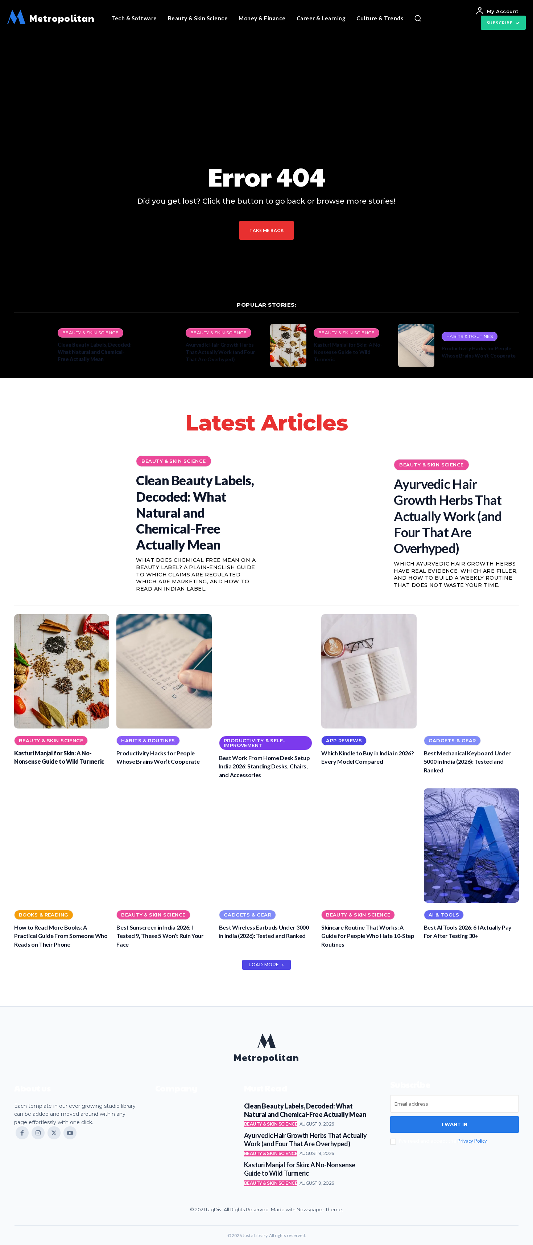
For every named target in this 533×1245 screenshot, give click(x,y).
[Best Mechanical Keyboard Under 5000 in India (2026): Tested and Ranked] (471, 671)
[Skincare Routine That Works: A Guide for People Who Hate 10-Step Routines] (368, 845)
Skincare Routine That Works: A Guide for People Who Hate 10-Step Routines (367, 936)
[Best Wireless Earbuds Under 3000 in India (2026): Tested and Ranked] (266, 845)
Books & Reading (44, 915)
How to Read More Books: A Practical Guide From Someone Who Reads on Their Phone (61, 936)
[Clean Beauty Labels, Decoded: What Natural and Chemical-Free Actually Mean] (32, 345)
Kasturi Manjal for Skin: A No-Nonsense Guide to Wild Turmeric (348, 352)
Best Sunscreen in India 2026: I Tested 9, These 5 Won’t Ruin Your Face (159, 936)
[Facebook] (22, 1132)
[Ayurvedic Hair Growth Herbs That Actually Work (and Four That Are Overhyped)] (160, 345)
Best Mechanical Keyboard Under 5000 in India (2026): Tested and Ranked (467, 761)
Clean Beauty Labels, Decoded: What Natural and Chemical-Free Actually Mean (95, 352)
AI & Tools (444, 915)
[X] (54, 1132)
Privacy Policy (472, 1141)
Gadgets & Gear (452, 740)
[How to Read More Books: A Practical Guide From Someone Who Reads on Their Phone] (61, 845)
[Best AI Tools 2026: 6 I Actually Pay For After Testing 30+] (471, 845)
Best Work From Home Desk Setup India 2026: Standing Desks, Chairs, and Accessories (264, 766)
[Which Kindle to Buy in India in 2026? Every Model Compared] (368, 671)
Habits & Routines (469, 336)
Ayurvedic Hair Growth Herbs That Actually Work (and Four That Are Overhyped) (220, 352)
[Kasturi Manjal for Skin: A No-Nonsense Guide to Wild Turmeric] (288, 345)
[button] (417, 18)
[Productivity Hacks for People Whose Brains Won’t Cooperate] (416, 345)
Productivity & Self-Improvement (254, 743)
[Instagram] (38, 1132)
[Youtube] (70, 1132)
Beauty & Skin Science (90, 332)
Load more (264, 964)
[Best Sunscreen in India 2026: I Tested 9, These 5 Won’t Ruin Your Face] (163, 845)
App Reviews (344, 740)
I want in (454, 1124)
